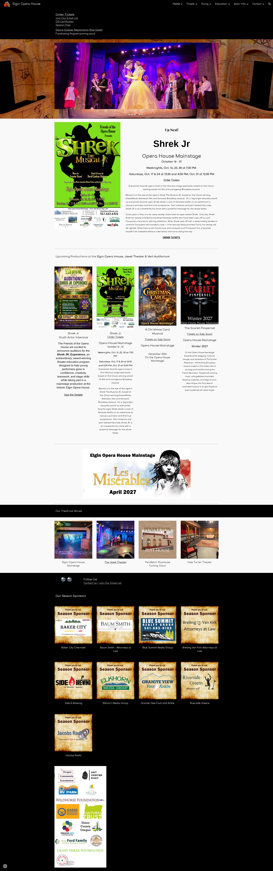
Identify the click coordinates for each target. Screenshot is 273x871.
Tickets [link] (190, 4)
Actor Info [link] (240, 4)
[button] (269, 4)
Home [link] (176, 4)
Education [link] (221, 4)
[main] (101, 23)
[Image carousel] (136, 79)
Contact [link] (256, 4)
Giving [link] (204, 4)
